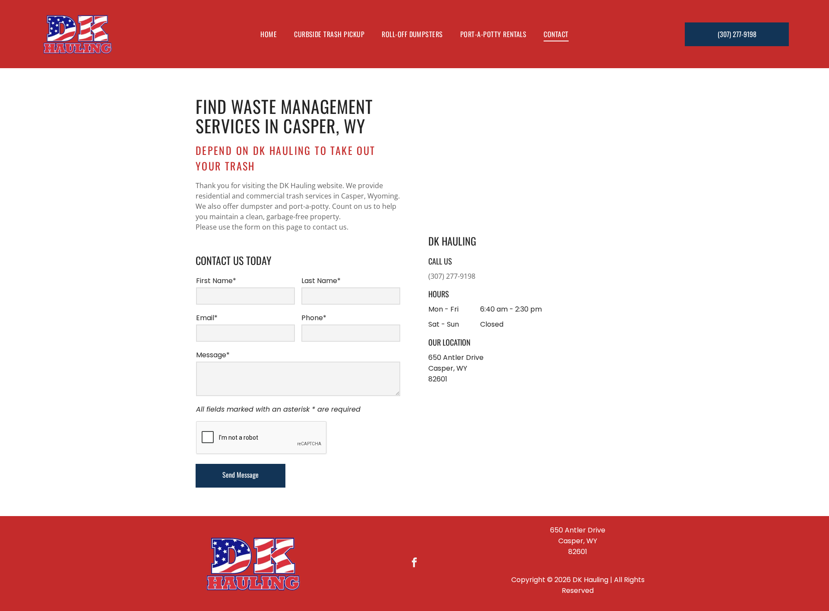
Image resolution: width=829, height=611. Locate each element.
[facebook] (414, 563)
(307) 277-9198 (451, 276)
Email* (207, 318)
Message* (213, 355)
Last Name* (321, 281)
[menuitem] (268, 34)
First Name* (216, 281)
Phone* (313, 318)
